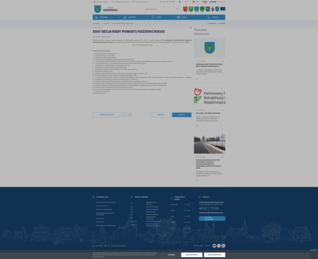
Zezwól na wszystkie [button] (215, 255)
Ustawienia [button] (171, 255)
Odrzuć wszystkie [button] (192, 255)
